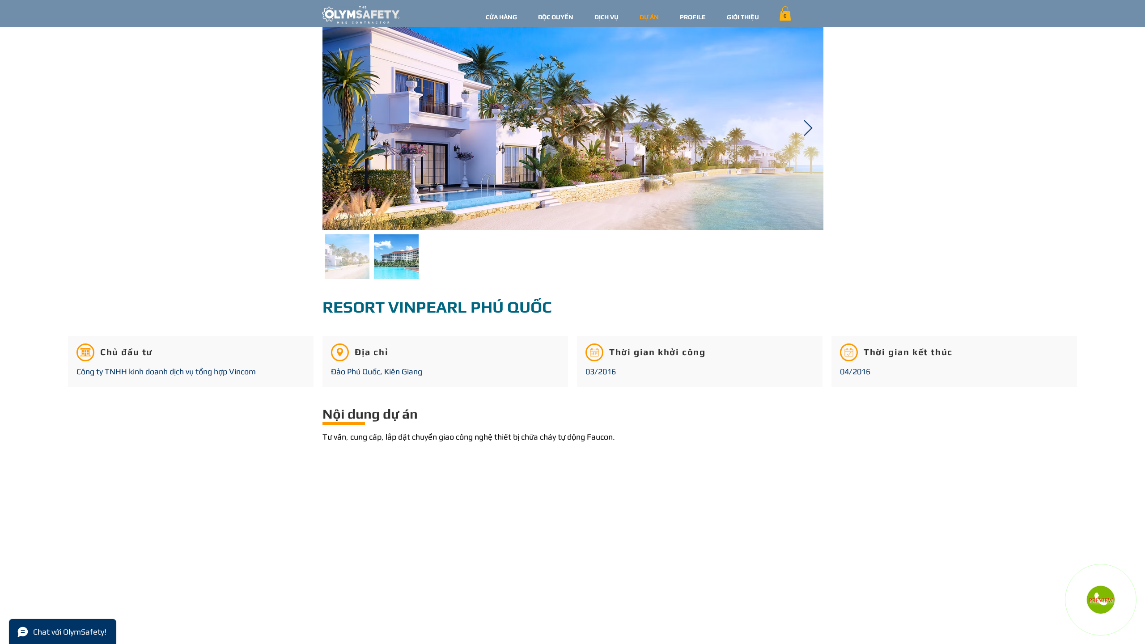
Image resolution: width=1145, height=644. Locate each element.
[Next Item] (808, 128)
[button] (785, 13)
